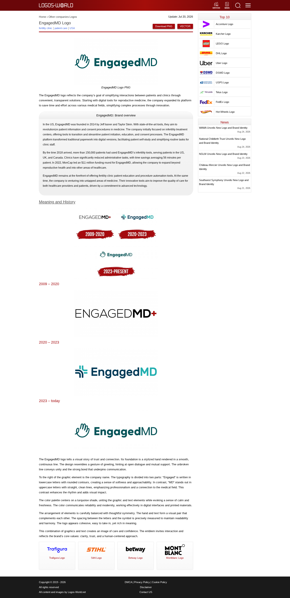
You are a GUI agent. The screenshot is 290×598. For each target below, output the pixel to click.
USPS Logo (222, 82)
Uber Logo (221, 63)
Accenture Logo (224, 24)
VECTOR (185, 26)
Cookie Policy (159, 582)
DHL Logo (221, 53)
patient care (61, 28)
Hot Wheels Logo (225, 111)
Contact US (145, 592)
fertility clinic (45, 28)
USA (72, 28)
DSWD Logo (223, 72)
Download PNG (163, 26)
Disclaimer (146, 587)
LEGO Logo (222, 43)
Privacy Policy (142, 582)
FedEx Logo (222, 101)
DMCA (128, 582)
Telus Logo (222, 92)
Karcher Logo (223, 33)
